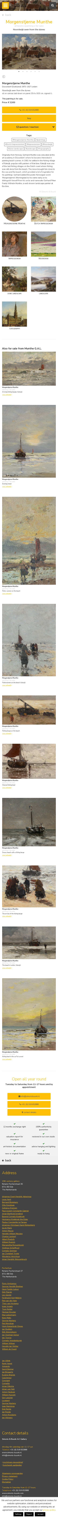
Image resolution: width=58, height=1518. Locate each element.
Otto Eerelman (8, 1205)
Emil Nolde (6, 1409)
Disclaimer (6, 1482)
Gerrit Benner (8, 1369)
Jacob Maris (7, 1228)
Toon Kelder (7, 1309)
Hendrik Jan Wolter (10, 1346)
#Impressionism (33, 144)
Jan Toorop (6, 1337)
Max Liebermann (9, 1315)
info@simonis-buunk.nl (12, 1455)
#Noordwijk (47, 144)
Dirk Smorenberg (9, 1332)
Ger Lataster (7, 1397)
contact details (29, 1112)
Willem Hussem (9, 1395)
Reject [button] (29, 1514)
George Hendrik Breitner (12, 1286)
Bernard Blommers (10, 1202)
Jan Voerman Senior (10, 1335)
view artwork (6, 395)
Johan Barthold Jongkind (12, 1213)
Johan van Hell (8, 1389)
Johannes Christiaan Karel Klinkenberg (18, 1225)
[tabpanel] (29, 51)
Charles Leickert (9, 1236)
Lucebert (6, 1400)
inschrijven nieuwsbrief (13, 1462)
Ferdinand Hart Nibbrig (11, 1298)
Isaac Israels (7, 1306)
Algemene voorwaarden (12, 1473)
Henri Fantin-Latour (10, 1289)
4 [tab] (31, 71)
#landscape (31, 148)
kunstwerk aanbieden (12, 1465)
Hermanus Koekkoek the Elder (15, 1219)
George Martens (9, 1320)
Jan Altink (6, 1360)
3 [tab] (27, 71)
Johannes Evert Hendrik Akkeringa (16, 1196)
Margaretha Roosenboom (13, 1245)
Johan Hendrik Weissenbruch (14, 1259)
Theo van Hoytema (10, 1303)
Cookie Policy (7, 1479)
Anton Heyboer (8, 1392)
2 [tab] (23, 71)
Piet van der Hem (9, 1300)
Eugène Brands (8, 1375)
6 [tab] (39, 71)
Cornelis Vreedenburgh (12, 1340)
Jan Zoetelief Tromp (10, 1253)
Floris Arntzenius (9, 1283)
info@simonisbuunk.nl (30, 1096)
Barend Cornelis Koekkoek (13, 1216)
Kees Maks (6, 1317)
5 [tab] (35, 71)
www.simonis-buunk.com (12, 1493)
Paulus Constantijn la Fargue (14, 1222)
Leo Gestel (6, 1295)
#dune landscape (15, 148)
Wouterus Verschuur (11, 1256)
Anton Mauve (7, 1231)
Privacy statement (9, 1476)
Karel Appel (7, 1363)
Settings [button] (18, 1514)
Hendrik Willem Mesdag (12, 1233)
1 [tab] (19, 71)
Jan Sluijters (7, 1329)
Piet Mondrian (8, 1323)
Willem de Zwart (9, 1349)
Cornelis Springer (9, 1250)
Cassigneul (6, 1377)
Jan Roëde (6, 1412)
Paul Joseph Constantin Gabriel (15, 1211)
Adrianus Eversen (9, 1208)
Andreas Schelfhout (10, 1248)
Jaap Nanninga (8, 1406)
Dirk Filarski (7, 1292)
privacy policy (49, 1510)
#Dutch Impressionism (14, 144)
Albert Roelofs (8, 1239)
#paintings (40, 140)
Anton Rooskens (9, 1415)
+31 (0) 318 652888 (30, 110)
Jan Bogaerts (7, 1372)
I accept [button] (40, 1514)
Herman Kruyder (9, 1312)
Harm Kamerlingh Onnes (12, 1326)
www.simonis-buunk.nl (12, 1452)
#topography (43, 148)
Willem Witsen (8, 1343)
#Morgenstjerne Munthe (23, 140)
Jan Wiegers (7, 1417)
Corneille (6, 1383)
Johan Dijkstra (8, 1386)
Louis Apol (6, 1199)
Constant (6, 1380)
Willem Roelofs (8, 1242)
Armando (6, 1366)
